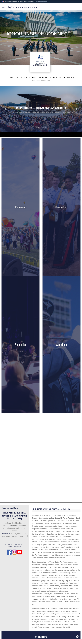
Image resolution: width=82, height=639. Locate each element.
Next (74, 109)
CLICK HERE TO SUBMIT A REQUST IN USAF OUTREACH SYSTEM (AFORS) (14, 515)
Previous (8, 109)
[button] (43, 2)
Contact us (6, 534)
